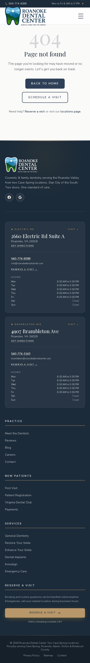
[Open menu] (81, 16)
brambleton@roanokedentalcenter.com (31, 358)
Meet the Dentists (17, 433)
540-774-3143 (20, 354)
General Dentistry (17, 536)
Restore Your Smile (18, 543)
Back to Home (45, 83)
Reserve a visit (35, 111)
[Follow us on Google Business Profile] (20, 197)
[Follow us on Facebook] (9, 197)
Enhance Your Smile (18, 550)
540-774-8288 (20, 259)
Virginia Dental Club (18, 502)
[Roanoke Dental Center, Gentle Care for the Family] (25, 16)
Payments (11, 509)
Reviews (10, 440)
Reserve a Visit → (24, 269)
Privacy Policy (31, 655)
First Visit (11, 488)
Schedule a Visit (45, 97)
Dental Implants (15, 557)
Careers (10, 455)
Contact (10, 462)
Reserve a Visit (43, 612)
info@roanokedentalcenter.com (27, 263)
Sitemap (48, 655)
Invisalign (11, 564)
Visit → (73, 229)
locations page (70, 111)
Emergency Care (16, 571)
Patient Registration (18, 495)
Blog (8, 448)
